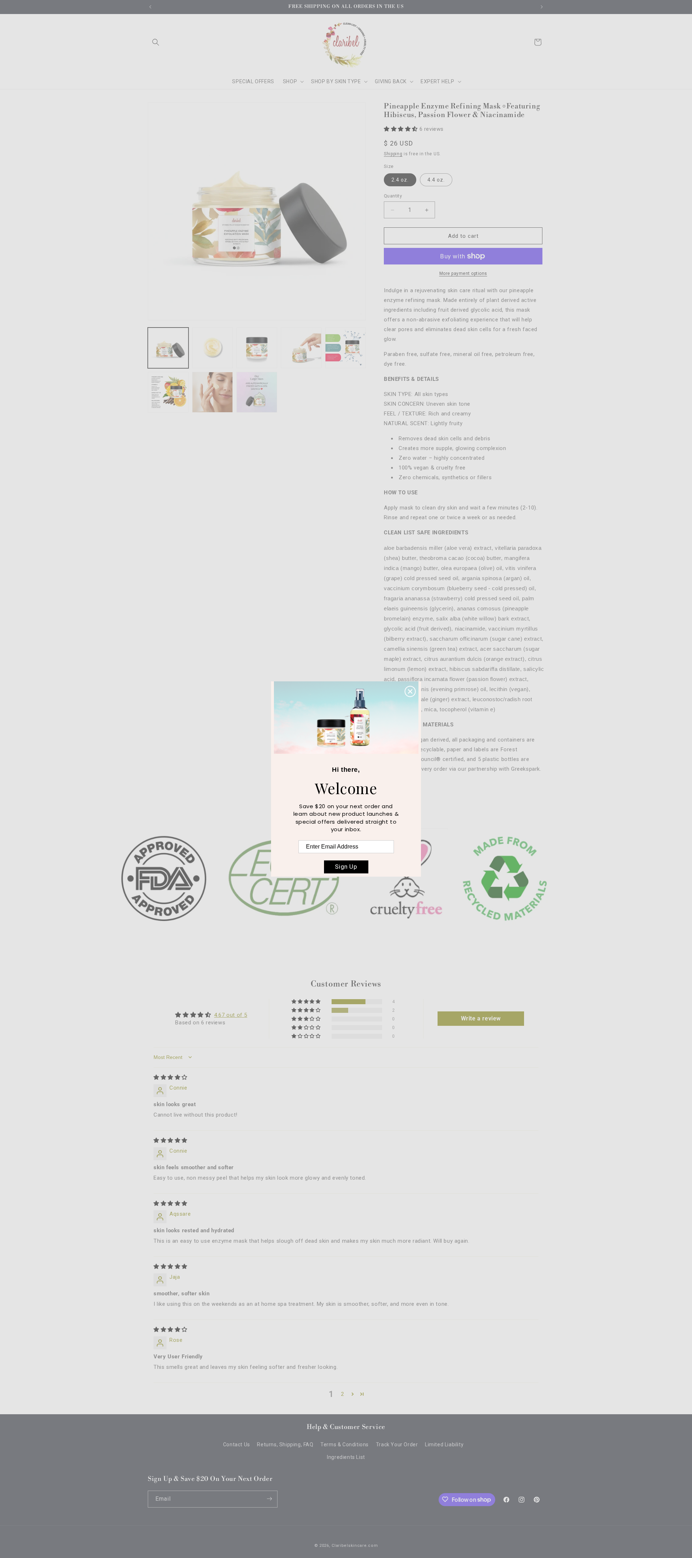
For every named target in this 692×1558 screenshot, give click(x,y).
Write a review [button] (481, 1018)
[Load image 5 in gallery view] (345, 348)
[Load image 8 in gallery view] (256, 392)
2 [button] (342, 1394)
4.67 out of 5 (230, 1015)
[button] (156, 42)
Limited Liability (444, 1445)
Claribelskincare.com (355, 1545)
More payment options (463, 273)
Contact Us (236, 1445)
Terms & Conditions (344, 1445)
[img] (170, 1077)
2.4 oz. (400, 180)
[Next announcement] (542, 7)
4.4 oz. (436, 180)
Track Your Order (397, 1445)
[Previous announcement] (150, 7)
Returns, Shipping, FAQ (285, 1445)
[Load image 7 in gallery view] (212, 392)
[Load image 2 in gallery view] (212, 348)
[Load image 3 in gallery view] (256, 348)
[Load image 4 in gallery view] (301, 348)
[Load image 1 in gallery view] (168, 348)
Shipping (393, 153)
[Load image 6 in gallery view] (168, 392)
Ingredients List (346, 1457)
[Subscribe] (269, 1498)
